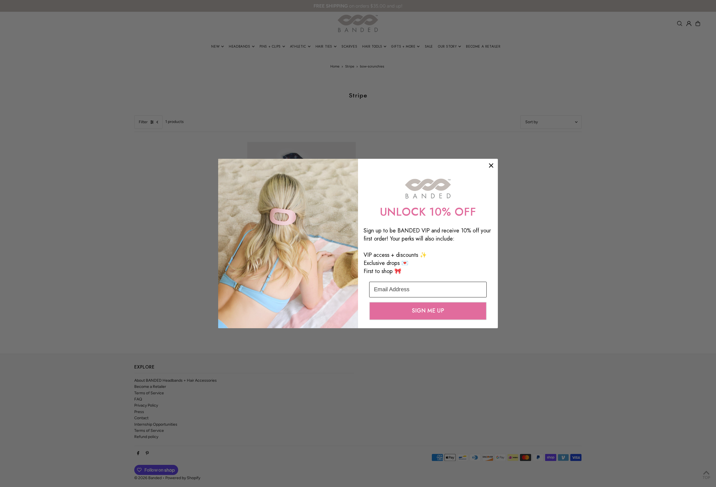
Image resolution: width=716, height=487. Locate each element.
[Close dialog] (491, 165)
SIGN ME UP (428, 311)
